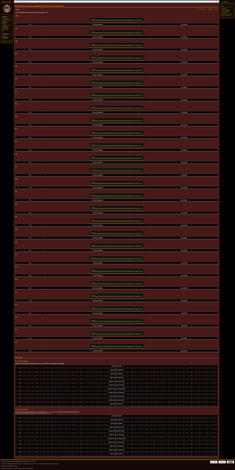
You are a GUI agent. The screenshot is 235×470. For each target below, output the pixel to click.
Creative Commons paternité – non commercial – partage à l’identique (33, 463)
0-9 (20, 368)
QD (99, 20)
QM (113, 20)
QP (118, 20)
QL (111, 20)
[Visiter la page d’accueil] (7, 8)
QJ (108, 20)
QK (110, 20)
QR (121, 20)
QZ (134, 20)
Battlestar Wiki (7, 2)
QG (104, 20)
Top (136, 20)
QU (126, 20)
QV (127, 20)
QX (131, 20)
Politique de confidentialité (6, 468)
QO (116, 20)
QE (101, 20)
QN (115, 20)
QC (98, 20)
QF (102, 20)
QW (129, 20)
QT (124, 20)
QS (123, 20)
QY (132, 20)
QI (107, 20)
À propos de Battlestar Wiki (19, 468)
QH (106, 20)
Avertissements (29, 468)
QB (96, 20)
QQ (120, 20)
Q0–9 (92, 20)
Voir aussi (140, 20)
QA (95, 20)
